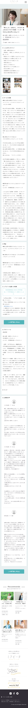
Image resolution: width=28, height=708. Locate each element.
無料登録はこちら (8, 306)
